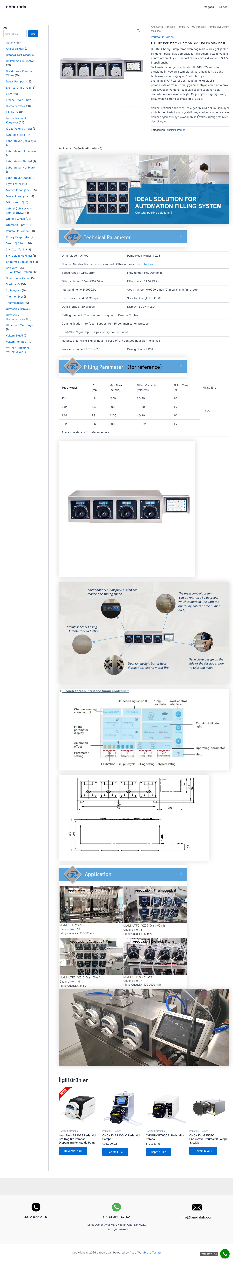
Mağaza (209, 7)
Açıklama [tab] (65, 148)
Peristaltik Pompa (175, 26)
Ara (5, 27)
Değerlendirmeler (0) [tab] (88, 148)
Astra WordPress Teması (145, 1252)
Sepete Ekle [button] (115, 1152)
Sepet (223, 7)
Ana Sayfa (157, 26)
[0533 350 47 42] (225, 1253)
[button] (138, 30)
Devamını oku (73, 1151)
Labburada (14, 6)
